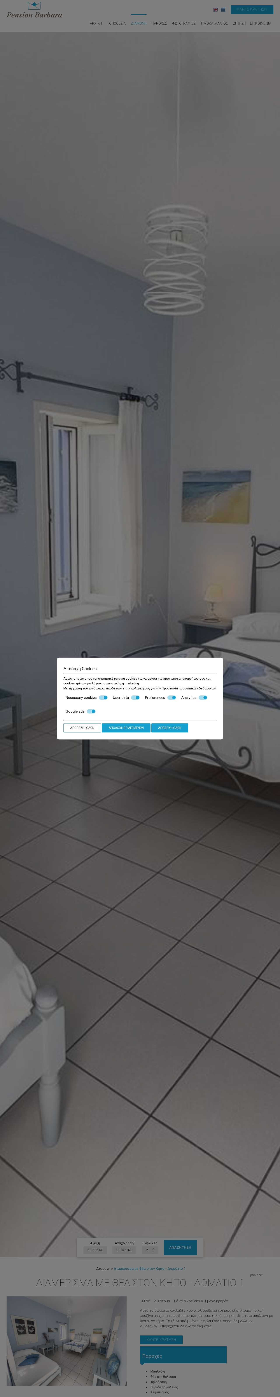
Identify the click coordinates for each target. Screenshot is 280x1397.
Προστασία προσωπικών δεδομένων (189, 688)
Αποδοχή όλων (169, 728)
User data (121, 697)
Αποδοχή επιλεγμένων (126, 728)
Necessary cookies (81, 697)
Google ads (75, 711)
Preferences (155, 697)
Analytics (188, 697)
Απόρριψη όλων (82, 728)
